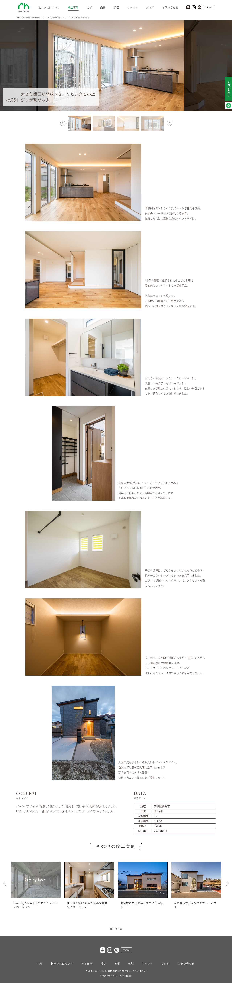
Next (169, 123)
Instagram (194, 7)
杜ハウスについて (49, 7)
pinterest (199, 7)
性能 (89, 7)
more (116, 928)
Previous (62, 123)
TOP (40, 963)
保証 (116, 7)
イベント (132, 7)
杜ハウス (23, 7)
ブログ (150, 7)
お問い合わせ (170, 7)
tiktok (208, 7)
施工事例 (73, 7)
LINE (188, 7)
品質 (102, 7)
